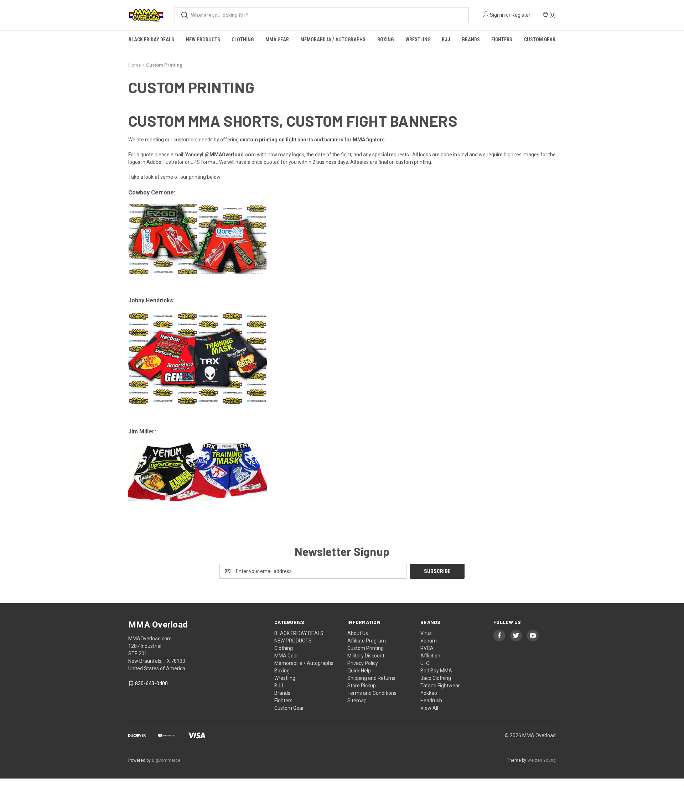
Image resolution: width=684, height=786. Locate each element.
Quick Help (359, 670)
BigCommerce (166, 760)
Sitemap (357, 700)
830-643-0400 (151, 683)
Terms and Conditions (372, 693)
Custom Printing (365, 648)
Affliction (430, 656)
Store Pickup (361, 685)
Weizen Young (541, 760)
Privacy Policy (362, 663)
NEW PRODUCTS (203, 39)
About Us (357, 633)
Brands (471, 39)
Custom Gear (539, 39)
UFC (424, 663)
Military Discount (365, 656)
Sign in (497, 15)
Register (521, 15)
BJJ (446, 39)
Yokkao (428, 693)
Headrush (431, 700)
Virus (426, 633)
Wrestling (417, 39)
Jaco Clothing (435, 678)
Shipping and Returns (371, 678)
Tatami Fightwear (440, 685)
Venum (428, 641)
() (552, 15)
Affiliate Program (366, 641)
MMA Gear (277, 39)
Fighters (501, 39)
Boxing (385, 39)
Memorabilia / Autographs (333, 39)
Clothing (243, 39)
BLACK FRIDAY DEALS (151, 39)
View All (429, 708)
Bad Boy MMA (436, 670)
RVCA (427, 648)
